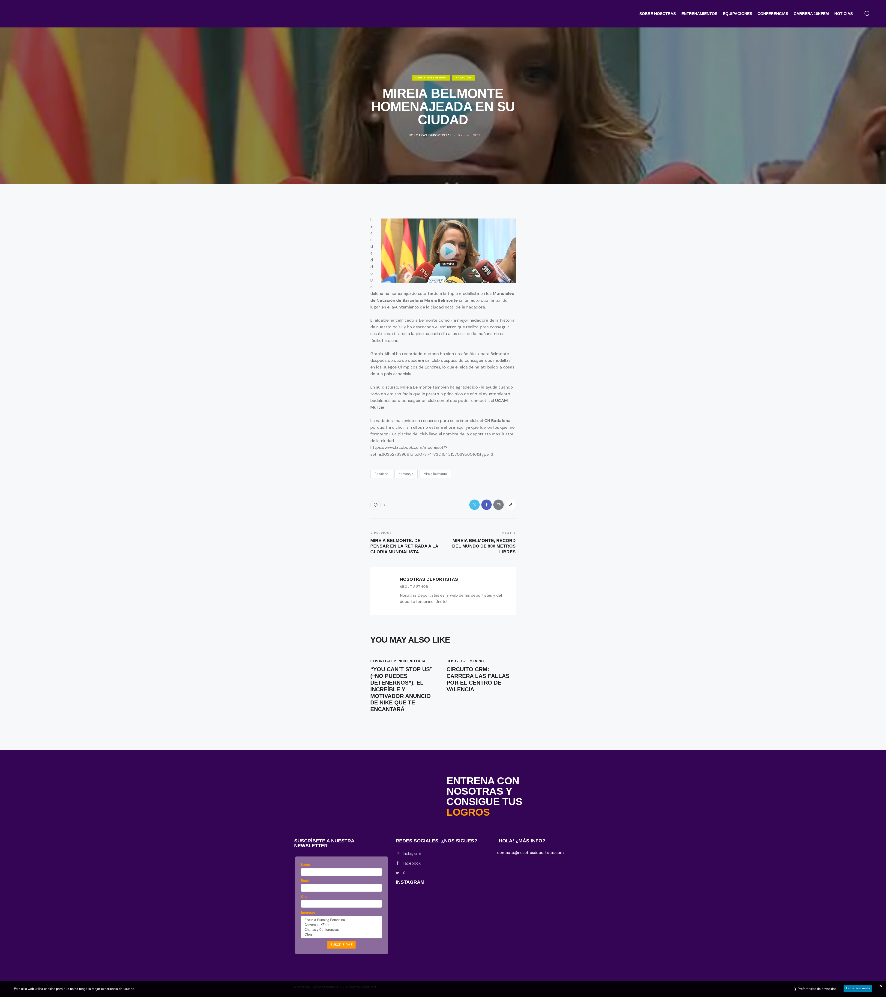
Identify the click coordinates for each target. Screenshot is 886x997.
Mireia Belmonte (435, 474)
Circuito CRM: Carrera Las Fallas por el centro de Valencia (477, 679)
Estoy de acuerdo (858, 988)
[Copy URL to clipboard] (510, 505)
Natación (463, 77)
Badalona (382, 474)
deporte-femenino (430, 77)
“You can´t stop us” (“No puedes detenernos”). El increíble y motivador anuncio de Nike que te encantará (401, 689)
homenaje (406, 474)
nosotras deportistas (429, 579)
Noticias (419, 661)
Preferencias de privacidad (817, 989)
